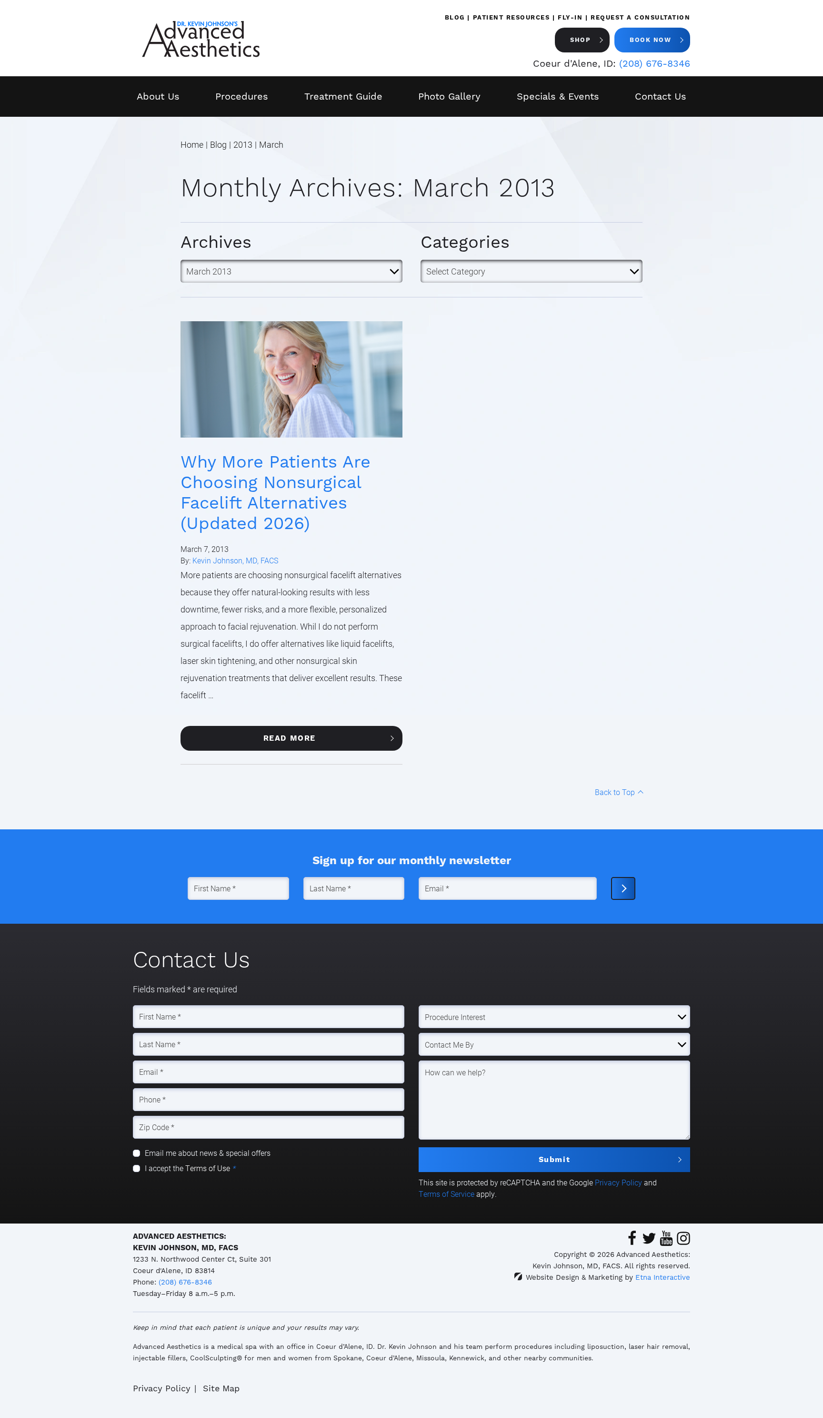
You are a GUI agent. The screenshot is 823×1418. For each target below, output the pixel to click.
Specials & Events (558, 96)
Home (192, 144)
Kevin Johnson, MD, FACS (235, 560)
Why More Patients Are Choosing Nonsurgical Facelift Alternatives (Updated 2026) (276, 492)
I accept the (165, 1168)
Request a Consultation (640, 17)
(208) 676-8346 (185, 1282)
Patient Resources (511, 17)
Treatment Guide (343, 96)
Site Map (221, 1388)
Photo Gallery (449, 96)
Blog (455, 17)
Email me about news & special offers (208, 1153)
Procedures (241, 96)
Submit (555, 1159)
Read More (289, 738)
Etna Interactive (662, 1277)
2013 (242, 144)
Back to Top (615, 792)
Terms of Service (446, 1194)
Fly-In (570, 17)
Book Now (650, 39)
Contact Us (660, 96)
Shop (580, 39)
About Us (158, 96)
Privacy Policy (618, 1182)
